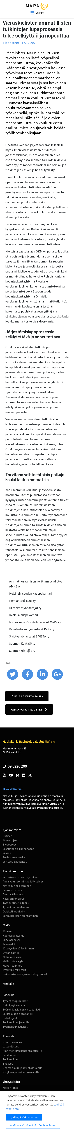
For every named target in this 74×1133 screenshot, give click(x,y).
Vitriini (7, 853)
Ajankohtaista (12, 830)
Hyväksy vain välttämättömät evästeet (33, 1125)
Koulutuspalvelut (13, 935)
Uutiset (7, 836)
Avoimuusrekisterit (14, 970)
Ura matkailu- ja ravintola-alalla (22, 1068)
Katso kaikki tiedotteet (27, 709)
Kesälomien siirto (14, 898)
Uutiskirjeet (10, 1018)
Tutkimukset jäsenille (16, 1022)
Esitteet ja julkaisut (15, 861)
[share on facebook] (27, 679)
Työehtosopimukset (15, 1001)
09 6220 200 (17, 766)
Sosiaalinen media (14, 857)
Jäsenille (8, 995)
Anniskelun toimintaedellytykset (23, 881)
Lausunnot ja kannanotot (18, 849)
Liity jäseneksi (11, 940)
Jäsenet (8, 931)
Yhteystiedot (11, 1082)
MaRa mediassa (12, 957)
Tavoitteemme (13, 871)
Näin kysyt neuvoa (14, 1005)
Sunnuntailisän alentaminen (20, 915)
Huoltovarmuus (12, 1042)
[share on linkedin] (42, 679)
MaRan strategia (13, 961)
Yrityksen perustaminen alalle (21, 1072)
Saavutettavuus (12, 890)
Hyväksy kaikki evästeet (24, 1117)
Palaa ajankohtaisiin (28, 696)
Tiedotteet (9, 844)
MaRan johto (10, 1087)
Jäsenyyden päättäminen (18, 948)
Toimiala (8, 1036)
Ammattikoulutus (14, 894)
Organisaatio (11, 952)
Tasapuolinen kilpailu (16, 903)
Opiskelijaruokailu (14, 911)
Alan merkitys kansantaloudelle (22, 1050)
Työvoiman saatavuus (16, 907)
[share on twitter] (12, 679)
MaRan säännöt (12, 965)
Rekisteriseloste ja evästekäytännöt (25, 974)
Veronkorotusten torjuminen (20, 877)
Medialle (8, 984)
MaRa (6, 925)
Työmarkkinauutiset (15, 1026)
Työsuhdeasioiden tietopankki (21, 1009)
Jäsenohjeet (10, 840)
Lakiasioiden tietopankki (18, 1014)
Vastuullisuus (11, 1046)
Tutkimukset (10, 1059)
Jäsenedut (9, 944)
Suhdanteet (10, 1055)
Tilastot (8, 1063)
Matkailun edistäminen (17, 885)
